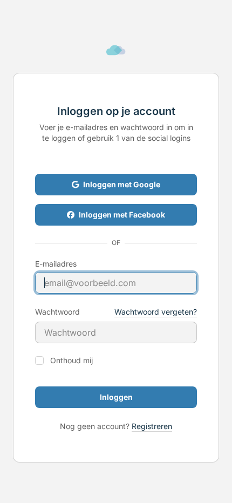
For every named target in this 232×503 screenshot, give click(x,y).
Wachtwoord (57, 312)
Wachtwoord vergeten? (155, 311)
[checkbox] (39, 360)
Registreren (152, 426)
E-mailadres (56, 264)
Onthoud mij (71, 360)
